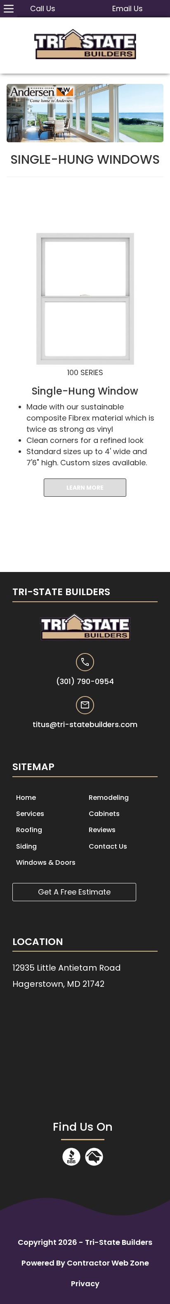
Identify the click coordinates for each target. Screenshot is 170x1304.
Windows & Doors (46, 862)
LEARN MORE (85, 487)
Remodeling (109, 797)
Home (26, 797)
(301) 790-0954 (85, 681)
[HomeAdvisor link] (94, 1164)
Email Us (127, 8)
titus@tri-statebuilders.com (85, 724)
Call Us (42, 8)
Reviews (102, 830)
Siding (26, 846)
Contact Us (108, 846)
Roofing (29, 830)
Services (30, 813)
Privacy (85, 1283)
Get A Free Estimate (74, 892)
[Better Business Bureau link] (71, 1164)
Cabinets (104, 813)
